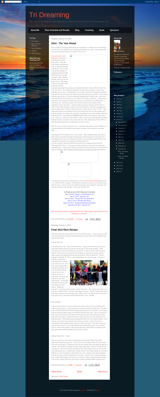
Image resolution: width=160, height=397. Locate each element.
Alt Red (34, 51)
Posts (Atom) (64, 376)
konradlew (83, 390)
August (120, 131)
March (120, 143)
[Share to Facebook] (97, 219)
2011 (118, 168)
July (119, 134)
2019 (118, 105)
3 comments (79, 219)
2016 (118, 114)
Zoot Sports (35, 41)
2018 (118, 108)
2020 (118, 102)
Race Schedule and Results (57, 30)
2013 (118, 162)
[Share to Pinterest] (99, 219)
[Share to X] (95, 219)
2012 (118, 165)
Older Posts (103, 371)
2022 (118, 99)
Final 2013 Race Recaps (64, 229)
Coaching (89, 30)
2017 (118, 111)
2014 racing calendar (92, 181)
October (121, 128)
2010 (118, 171)
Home (79, 371)
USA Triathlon (36, 53)
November (121, 125)
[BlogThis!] (93, 219)
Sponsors (114, 30)
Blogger (97, 390)
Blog (77, 30)
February (121, 146)
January (121, 149)
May (120, 137)
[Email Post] (86, 219)
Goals (101, 30)
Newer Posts (56, 371)
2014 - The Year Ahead (63, 43)
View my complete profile (122, 67)
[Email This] (90, 219)
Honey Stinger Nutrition (36, 45)
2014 (118, 119)
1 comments (78, 365)
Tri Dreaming (49, 15)
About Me (35, 30)
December (121, 122)
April (120, 140)
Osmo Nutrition (36, 48)
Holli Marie (120, 51)
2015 (118, 117)
